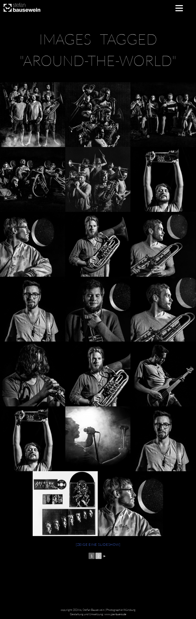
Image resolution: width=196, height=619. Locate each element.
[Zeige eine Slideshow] (98, 544)
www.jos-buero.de (115, 614)
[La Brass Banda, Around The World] (97, 114)
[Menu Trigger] (179, 8)
